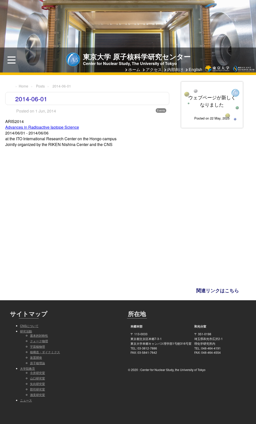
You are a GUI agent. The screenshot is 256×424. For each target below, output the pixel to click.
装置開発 (36, 357)
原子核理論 (37, 363)
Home (23, 86)
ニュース (26, 400)
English (195, 69)
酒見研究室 (37, 394)
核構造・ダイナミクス (45, 352)
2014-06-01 (61, 86)
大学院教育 (27, 368)
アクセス (154, 69)
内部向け (175, 69)
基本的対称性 (39, 335)
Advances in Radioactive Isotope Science (42, 127)
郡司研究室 (37, 389)
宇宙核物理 (37, 346)
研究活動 (26, 331)
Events (161, 110)
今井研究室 (37, 372)
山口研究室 (37, 378)
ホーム (134, 69)
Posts (40, 86)
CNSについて (29, 326)
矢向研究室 (37, 384)
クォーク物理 (39, 341)
